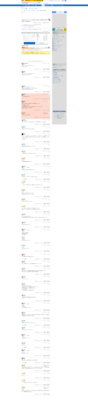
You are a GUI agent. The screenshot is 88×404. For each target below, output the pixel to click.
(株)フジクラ (55, 48)
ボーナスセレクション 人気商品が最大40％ (43, 3)
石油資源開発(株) (56, 77)
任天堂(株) (55, 50)
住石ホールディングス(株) (57, 65)
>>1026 (23, 231)
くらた (24, 175)
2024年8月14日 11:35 (45, 283)
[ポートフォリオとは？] (26, 8)
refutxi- (24, 255)
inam (24, 328)
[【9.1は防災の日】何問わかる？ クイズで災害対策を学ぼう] (32, 0)
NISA (56, 5)
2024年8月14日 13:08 (45, 222)
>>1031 (23, 191)
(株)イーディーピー (56, 82)
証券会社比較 (47, 5)
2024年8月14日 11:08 (45, 320)
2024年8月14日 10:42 (45, 387)
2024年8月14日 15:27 (45, 133)
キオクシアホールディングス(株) (58, 36)
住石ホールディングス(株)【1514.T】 (31, 10)
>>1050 (23, 168)
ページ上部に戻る (59, 111)
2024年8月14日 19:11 (45, 112)
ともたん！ (25, 113)
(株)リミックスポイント (57, 46)
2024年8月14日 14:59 (45, 166)
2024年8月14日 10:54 (45, 349)
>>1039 (23, 183)
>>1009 (23, 305)
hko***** (24, 182)
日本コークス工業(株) (56, 79)
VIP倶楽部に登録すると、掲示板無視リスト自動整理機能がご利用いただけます (31, 29)
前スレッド (44, 31)
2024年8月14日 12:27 (45, 254)
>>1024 (23, 247)
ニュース (39, 5)
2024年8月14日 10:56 (45, 342)
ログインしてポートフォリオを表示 (32, 8)
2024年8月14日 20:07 (45, 101)
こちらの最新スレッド (37, 53)
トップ (23, 5)
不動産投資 (51, 5)
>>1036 (23, 160)
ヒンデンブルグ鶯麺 (26, 167)
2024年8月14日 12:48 (45, 229)
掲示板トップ (23, 6)
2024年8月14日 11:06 (45, 327)
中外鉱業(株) (55, 72)
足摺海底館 (63, 0)
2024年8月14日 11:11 (45, 312)
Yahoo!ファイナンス (57, 113)
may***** (24, 313)
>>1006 (23, 336)
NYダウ (54, 43)
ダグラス (24, 134)
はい (45, 77)
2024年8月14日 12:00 (45, 261)
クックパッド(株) (56, 41)
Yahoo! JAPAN (51, 0)
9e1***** (24, 199)
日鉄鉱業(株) (55, 74)
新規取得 (39, 2)
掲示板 (43, 5)
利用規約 (58, 115)
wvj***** (24, 72)
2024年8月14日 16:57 (45, 126)
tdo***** (24, 190)
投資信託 (36, 5)
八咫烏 (24, 343)
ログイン (34, 3)
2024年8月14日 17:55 (45, 119)
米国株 (29, 5)
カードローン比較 (60, 5)
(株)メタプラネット (56, 38)
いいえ (48, 77)
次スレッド (48, 31)
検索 (65, 0)
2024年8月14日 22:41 (45, 71)
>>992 (23, 389)
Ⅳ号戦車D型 (25, 120)
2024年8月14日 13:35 (45, 189)
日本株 (26, 5)
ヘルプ (55, 0)
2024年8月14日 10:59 (45, 334)
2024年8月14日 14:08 (45, 181)
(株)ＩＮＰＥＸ (55, 67)
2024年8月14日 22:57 (45, 63)
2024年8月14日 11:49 (45, 268)
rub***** (24, 262)
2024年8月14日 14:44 (45, 174)
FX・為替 (32, 5)
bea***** (24, 269)
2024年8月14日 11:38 (45, 276)
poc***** (24, 127)
